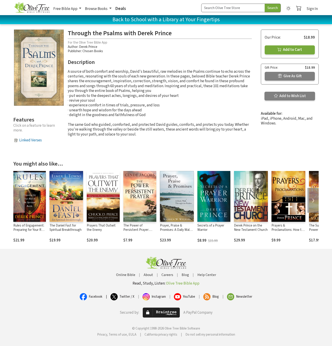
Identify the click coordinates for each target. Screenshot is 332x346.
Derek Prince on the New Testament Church (251, 227)
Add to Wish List (292, 96)
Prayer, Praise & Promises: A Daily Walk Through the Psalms (175, 229)
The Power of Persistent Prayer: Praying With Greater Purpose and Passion (138, 232)
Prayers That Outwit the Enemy (101, 227)
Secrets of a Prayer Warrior (210, 227)
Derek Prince (88, 46)
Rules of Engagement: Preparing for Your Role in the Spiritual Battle (29, 229)
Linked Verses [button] (30, 140)
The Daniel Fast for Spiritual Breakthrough (65, 227)
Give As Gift (292, 76)
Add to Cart (292, 49)
